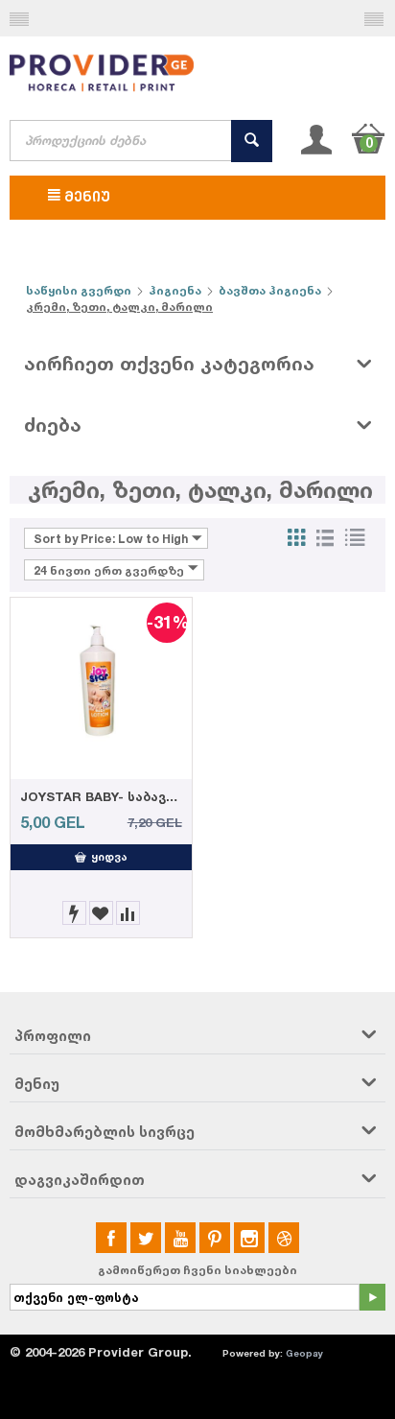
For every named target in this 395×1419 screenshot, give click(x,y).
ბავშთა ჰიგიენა (270, 290)
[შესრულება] (372, 1297)
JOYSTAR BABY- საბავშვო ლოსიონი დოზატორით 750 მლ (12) (101, 796)
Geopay (304, 1353)
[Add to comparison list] (128, 913)
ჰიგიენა (175, 290)
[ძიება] (251, 141)
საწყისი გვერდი (78, 290)
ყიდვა (109, 856)
